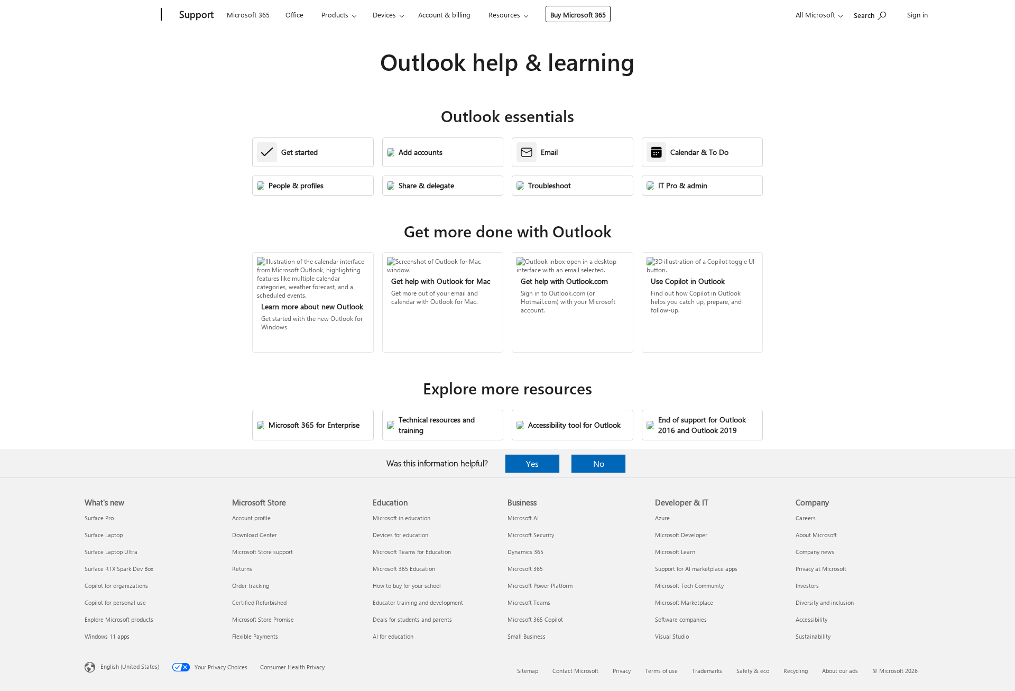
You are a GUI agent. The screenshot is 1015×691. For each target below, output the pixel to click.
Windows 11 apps (107, 636)
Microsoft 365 (248, 14)
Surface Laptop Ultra (111, 552)
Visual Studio (672, 636)
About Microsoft (816, 535)
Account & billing (444, 14)
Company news (815, 552)
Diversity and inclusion (825, 602)
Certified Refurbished (259, 602)
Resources (504, 14)
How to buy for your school (407, 585)
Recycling (795, 671)
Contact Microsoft (575, 671)
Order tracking (250, 585)
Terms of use (661, 671)
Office (294, 14)
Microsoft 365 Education (404, 569)
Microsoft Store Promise (263, 619)
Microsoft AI (523, 518)
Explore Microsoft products (119, 619)
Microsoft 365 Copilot (535, 619)
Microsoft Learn (675, 552)
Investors (807, 585)
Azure (662, 518)
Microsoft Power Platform (540, 585)
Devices (384, 14)
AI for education (393, 636)
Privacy (622, 671)
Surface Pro (99, 518)
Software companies (681, 619)
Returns (242, 569)
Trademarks (707, 671)
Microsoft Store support (262, 552)
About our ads (840, 671)
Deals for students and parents (412, 619)
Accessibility (811, 619)
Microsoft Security (531, 535)
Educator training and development (418, 602)
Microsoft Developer (681, 535)
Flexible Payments (255, 636)
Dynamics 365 (525, 552)
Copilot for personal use (115, 602)
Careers (806, 518)
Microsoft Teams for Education (412, 552)
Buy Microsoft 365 (578, 14)
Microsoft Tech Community (689, 585)
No (598, 463)
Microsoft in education (401, 518)
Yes (532, 463)
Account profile (251, 518)
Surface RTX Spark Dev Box (119, 569)
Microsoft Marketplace (684, 602)
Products (334, 14)
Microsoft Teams (529, 602)
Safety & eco (752, 671)
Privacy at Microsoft (821, 569)
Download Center (254, 535)
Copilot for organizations (116, 585)
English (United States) (129, 666)
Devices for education (400, 535)
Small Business (527, 636)
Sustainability (813, 636)
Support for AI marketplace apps (696, 569)
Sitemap (527, 671)
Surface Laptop (104, 535)
